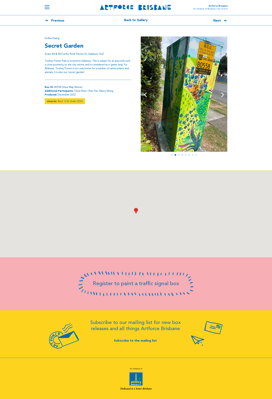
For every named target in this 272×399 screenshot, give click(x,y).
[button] (145, 95)
